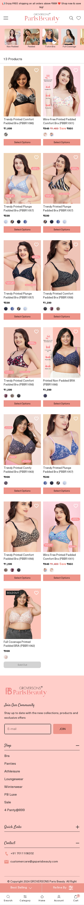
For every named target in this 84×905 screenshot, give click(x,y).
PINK (45, 134)
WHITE (6, 657)
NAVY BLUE (45, 396)
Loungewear (13, 779)
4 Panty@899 (14, 810)
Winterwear (13, 787)
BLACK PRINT (45, 309)
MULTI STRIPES (12, 222)
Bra (6, 756)
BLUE (52, 134)
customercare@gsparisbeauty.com (34, 861)
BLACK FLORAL (6, 134)
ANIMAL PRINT (58, 309)
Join (62, 729)
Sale (7, 802)
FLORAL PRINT (52, 309)
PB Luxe (10, 794)
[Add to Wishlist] (36, 70)
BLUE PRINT (25, 222)
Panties (10, 764)
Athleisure (12, 771)
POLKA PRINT (6, 222)
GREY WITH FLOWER (6, 483)
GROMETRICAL (19, 222)
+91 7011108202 (22, 853)
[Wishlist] (79, 18)
